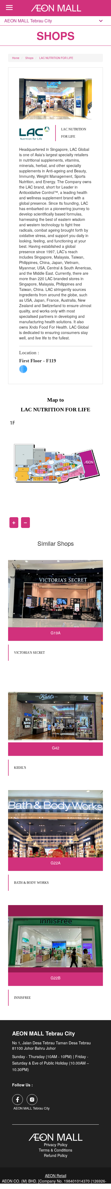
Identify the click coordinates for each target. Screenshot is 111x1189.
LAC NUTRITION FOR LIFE (56, 58)
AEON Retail (55, 1175)
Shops (29, 58)
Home (15, 58)
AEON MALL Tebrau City (28, 21)
